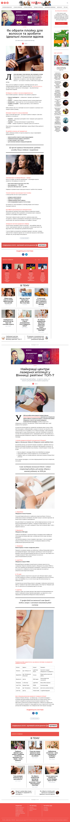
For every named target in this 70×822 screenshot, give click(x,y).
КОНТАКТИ (59, 7)
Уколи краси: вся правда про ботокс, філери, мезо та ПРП (52, 778)
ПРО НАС (66, 7)
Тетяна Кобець (24, 304)
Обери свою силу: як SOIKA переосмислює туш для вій (8, 301)
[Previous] (43, 260)
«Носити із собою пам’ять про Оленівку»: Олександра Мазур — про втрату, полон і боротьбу (57, 76)
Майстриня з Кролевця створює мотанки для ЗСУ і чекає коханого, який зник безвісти (57, 111)
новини (7, 271)
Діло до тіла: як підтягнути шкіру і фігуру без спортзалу (25, 301)
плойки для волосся (37, 86)
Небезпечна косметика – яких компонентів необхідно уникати (52, 754)
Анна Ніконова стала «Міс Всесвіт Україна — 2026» (19, 275)
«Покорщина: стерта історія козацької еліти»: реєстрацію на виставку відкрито (57, 84)
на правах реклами (24, 238)
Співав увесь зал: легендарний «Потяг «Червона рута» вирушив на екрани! (57, 102)
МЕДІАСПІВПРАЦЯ (32, 809)
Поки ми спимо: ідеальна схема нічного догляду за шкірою (35, 754)
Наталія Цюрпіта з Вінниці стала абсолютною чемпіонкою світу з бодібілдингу (31, 276)
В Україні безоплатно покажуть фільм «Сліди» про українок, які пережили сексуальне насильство (57, 94)
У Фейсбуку (45, 807)
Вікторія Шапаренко (52, 782)
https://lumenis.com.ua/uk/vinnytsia (31, 417)
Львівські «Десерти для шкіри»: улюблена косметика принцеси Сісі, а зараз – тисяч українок (18, 756)
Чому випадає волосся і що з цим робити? (18, 777)
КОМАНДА (31, 807)
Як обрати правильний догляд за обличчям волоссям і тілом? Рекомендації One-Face (41, 325)
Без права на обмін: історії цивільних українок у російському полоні (58, 129)
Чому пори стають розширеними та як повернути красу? (24, 323)
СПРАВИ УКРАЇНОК (28, 7)
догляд (35, 365)
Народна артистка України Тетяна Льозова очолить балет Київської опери (7, 277)
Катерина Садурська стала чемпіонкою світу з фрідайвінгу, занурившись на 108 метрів (58, 120)
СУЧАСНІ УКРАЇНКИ (18, 7)
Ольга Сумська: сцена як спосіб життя (61, 69)
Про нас (30, 810)
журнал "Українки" (26, 43)
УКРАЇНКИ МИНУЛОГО (7, 7)
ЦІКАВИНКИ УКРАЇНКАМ (50, 7)
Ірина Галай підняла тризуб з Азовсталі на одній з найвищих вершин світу (42, 277)
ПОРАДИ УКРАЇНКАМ (38, 7)
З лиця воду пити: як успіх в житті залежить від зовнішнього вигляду (41, 301)
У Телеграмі (45, 810)
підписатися (61, 23)
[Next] (46, 260)
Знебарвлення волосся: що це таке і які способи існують (8, 322)
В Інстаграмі (45, 809)
